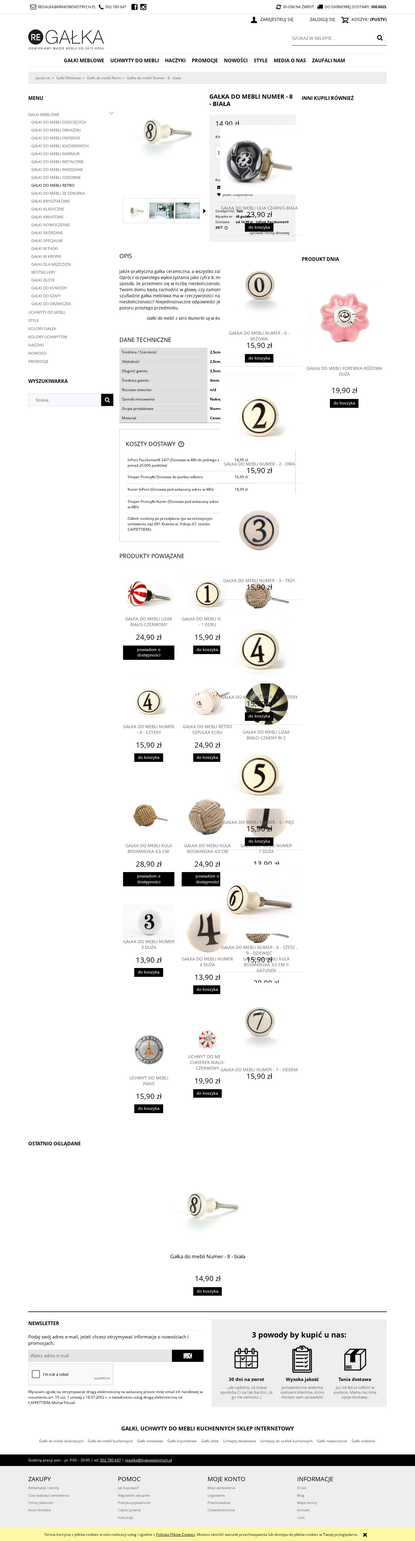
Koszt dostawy (39, 1510)
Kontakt (303, 1510)
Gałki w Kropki (46, 256)
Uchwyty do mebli (47, 312)
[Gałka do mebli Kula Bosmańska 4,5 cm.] (148, 817)
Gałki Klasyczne (47, 209)
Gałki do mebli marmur (55, 153)
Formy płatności (40, 1502)
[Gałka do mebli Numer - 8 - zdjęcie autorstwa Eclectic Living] (161, 211)
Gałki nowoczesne (332, 1441)
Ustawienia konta (221, 1510)
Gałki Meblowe (43, 114)
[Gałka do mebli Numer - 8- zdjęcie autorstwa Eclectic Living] (187, 211)
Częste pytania (129, 1510)
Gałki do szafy (46, 295)
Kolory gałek (42, 328)
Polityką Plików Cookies (175, 1534)
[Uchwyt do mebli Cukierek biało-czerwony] (207, 1039)
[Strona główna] (66, 38)
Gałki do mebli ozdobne (56, 177)
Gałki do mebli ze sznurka (58, 193)
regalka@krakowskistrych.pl (67, 6)
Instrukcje (125, 1517)
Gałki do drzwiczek (51, 303)
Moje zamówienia (221, 1487)
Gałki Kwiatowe (47, 217)
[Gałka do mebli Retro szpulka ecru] (207, 701)
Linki (301, 1517)
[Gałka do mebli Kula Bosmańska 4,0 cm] (207, 817)
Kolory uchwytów (47, 336)
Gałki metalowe (150, 1441)
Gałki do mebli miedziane (57, 169)
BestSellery (43, 272)
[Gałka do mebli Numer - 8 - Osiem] (135, 211)
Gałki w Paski (44, 248)
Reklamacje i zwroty (43, 1487)
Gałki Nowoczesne (50, 224)
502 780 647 (115, 6)
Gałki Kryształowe (50, 201)
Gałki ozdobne (364, 1441)
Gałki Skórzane (47, 232)
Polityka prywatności (134, 1502)
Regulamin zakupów (134, 1495)
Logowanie (216, 1495)
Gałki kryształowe (182, 1441)
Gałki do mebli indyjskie (55, 138)
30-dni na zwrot (298, 6)
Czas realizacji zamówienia (48, 1495)
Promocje (38, 361)
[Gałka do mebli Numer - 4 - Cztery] (148, 701)
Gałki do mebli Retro (52, 185)
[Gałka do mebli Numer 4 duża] (207, 930)
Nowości (37, 353)
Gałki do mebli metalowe (57, 161)
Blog (300, 1495)
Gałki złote (210, 1441)
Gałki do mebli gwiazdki (56, 130)
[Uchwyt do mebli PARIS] (148, 1049)
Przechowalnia (219, 1502)
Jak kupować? (128, 1487)
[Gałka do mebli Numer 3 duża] (148, 922)
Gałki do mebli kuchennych (60, 145)
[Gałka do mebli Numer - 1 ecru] (207, 593)
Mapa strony (307, 1502)
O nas (301, 1487)
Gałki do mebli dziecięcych (58, 122)
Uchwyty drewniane (239, 1441)
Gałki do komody (49, 288)
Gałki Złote (43, 280)
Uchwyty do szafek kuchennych (286, 1441)
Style (33, 320)
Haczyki (36, 345)
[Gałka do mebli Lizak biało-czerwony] (148, 593)
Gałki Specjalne (47, 240)
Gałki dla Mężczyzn (51, 264)
